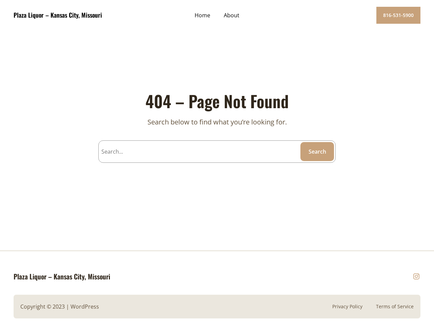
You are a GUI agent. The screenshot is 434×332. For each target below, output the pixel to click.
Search (317, 151)
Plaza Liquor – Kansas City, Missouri (58, 15)
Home (202, 15)
